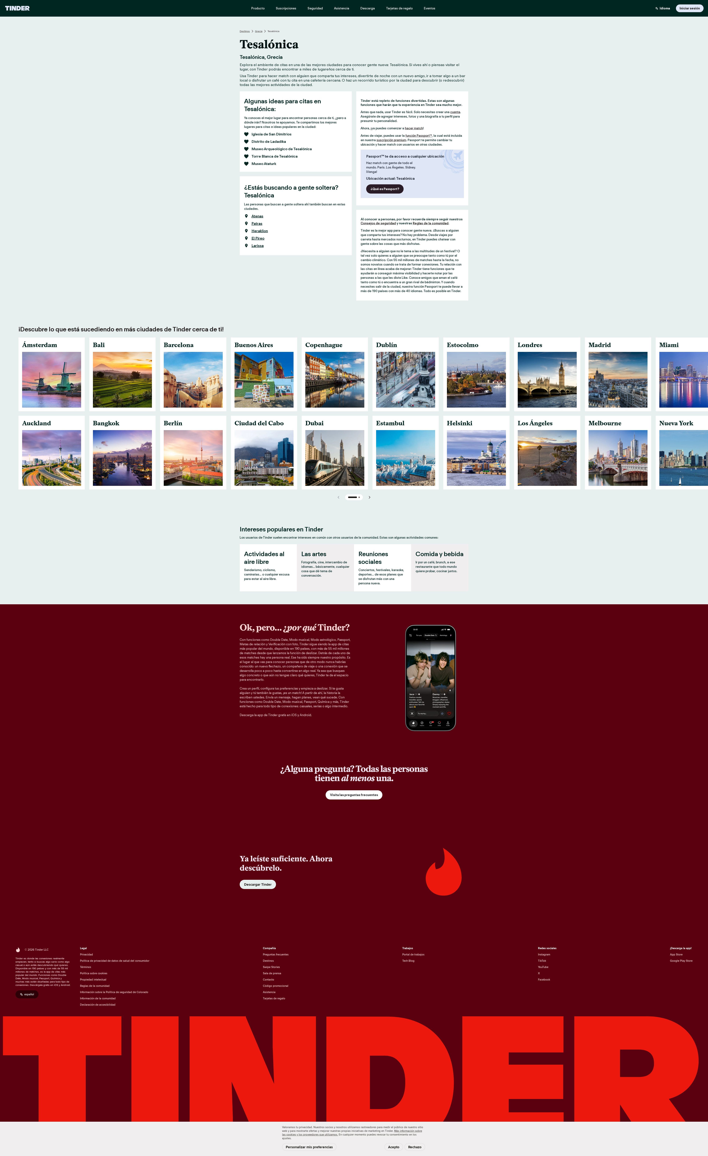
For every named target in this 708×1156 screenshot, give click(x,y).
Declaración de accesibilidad (97, 1005)
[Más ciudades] (369, 497)
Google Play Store (681, 961)
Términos (85, 967)
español (29, 994)
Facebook (544, 979)
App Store (676, 954)
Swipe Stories (271, 967)
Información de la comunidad (98, 998)
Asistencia (269, 992)
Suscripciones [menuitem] (286, 8)
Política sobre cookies (93, 973)
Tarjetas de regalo (274, 998)
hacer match (414, 128)
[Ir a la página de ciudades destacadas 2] (359, 497)
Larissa (257, 245)
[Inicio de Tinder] (17, 8)
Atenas (257, 216)
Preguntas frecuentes (276, 954)
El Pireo (257, 238)
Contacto (268, 979)
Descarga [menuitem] (367, 8)
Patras (256, 223)
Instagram (544, 954)
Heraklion (259, 231)
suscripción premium (391, 140)
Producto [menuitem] (258, 8)
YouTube (543, 967)
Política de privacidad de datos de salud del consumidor (114, 961)
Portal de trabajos (413, 954)
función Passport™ (418, 135)
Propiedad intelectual (93, 979)
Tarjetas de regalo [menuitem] (399, 8)
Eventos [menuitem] (429, 8)
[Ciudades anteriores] (338, 497)
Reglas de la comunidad (430, 223)
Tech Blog (408, 961)
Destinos (245, 31)
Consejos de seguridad (378, 223)
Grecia (258, 31)
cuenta (455, 112)
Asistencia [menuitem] (341, 8)
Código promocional (275, 986)
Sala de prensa (272, 973)
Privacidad (86, 954)
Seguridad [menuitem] (315, 8)
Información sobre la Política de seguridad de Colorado (114, 992)
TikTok (542, 961)
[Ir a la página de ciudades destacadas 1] (352, 497)
